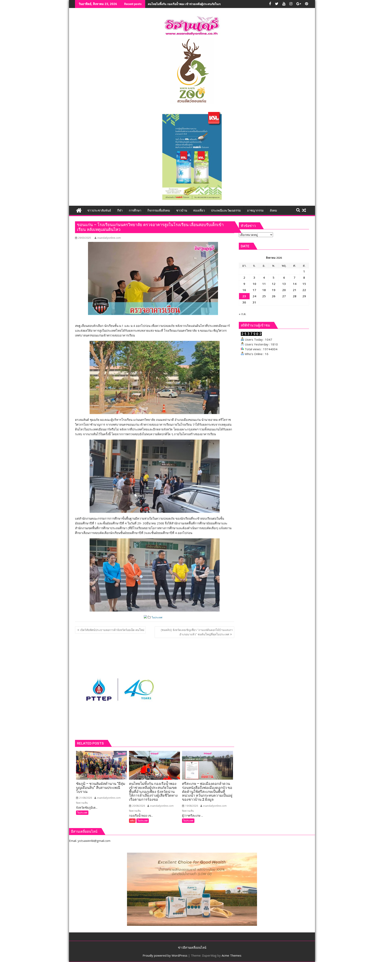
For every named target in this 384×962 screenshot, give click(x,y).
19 (273, 290)
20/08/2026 (138, 805)
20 (284, 290)
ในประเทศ (157, 617)
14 (294, 284)
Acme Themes (231, 955)
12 (273, 284)
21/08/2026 (85, 797)
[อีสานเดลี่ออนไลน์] (79, 210)
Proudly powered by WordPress (165, 955)
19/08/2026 (191, 805)
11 (264, 284)
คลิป (132, 820)
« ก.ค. (242, 314)
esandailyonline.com (109, 238)
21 (294, 290)
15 (304, 284)
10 (254, 284)
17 (254, 290)
